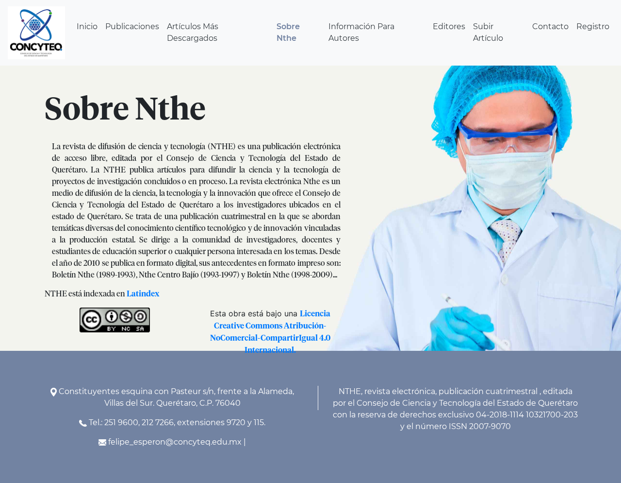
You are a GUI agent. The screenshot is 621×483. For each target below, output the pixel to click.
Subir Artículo (488, 32)
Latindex (143, 294)
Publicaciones (132, 26)
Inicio (87, 26)
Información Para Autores (361, 32)
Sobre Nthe (288, 32)
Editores (449, 26)
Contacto (550, 26)
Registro (592, 26)
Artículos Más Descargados (192, 32)
